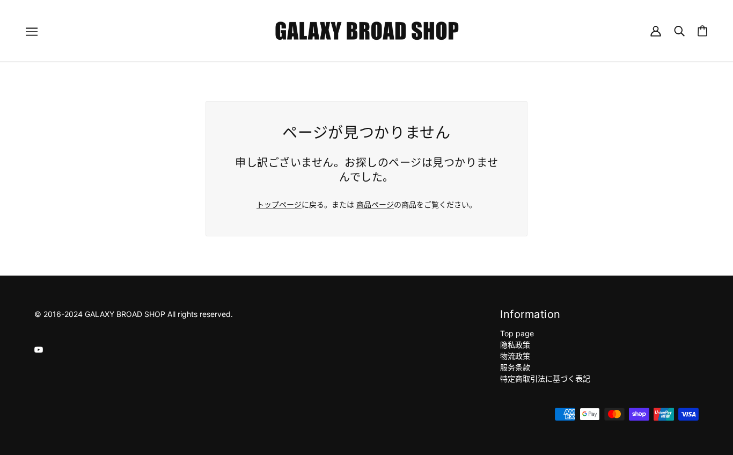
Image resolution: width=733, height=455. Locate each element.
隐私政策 (515, 344)
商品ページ (375, 204)
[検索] (679, 30)
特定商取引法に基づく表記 (545, 378)
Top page (517, 333)
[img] (38, 349)
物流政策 (515, 355)
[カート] (702, 31)
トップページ (279, 204)
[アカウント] (655, 30)
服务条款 (515, 367)
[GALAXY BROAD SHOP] (367, 29)
